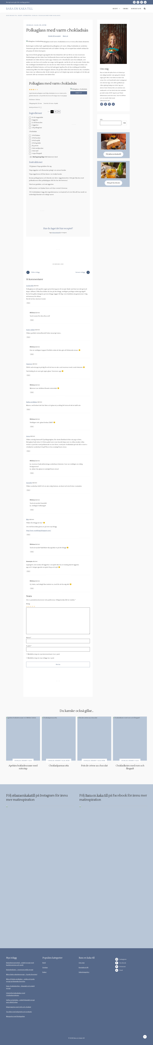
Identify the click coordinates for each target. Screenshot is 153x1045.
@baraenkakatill (56, 232)
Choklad (29, 25)
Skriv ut (65, 36)
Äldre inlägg (35, 272)
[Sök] (144, 8)
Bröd (44, 963)
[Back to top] (145, 1037)
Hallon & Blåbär (31, 402)
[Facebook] (137, 2)
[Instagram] (134, 2)
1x (52, 111)
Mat (27, 519)
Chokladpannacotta (59, 765)
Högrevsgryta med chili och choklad (18, 1007)
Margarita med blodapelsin (15, 1016)
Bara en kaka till (96, 795)
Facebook (122, 963)
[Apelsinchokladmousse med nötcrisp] (23, 739)
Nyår (44, 25)
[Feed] (145, 2)
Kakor (44, 972)
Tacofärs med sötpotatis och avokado (19, 1012)
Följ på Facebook (113, 183)
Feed (121, 970)
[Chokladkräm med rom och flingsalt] (130, 739)
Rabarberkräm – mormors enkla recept (19, 970)
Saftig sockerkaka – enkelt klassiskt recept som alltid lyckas (20, 1001)
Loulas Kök (30, 285)
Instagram (123, 959)
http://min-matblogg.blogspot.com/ (38, 530)
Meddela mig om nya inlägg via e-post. (41, 658)
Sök (101, 119)
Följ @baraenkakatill (113, 154)
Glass (36, 25)
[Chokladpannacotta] (58, 739)
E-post (28, 646)
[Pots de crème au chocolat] (94, 739)
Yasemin (29, 364)
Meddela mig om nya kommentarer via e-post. (44, 654)
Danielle (29, 483)
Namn (28, 637)
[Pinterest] (141, 2)
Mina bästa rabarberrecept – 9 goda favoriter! (21, 974)
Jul (40, 25)
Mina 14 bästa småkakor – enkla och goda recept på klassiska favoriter (20, 980)
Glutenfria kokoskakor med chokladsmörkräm (15, 994)
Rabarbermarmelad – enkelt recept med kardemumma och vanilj (20, 964)
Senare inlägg (80, 272)
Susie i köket (30, 330)
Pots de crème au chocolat (94, 765)
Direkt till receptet (54, 36)
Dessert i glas (27, 760)
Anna (28, 436)
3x (59, 111)
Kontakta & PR (83, 967)
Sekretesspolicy (84, 972)
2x (55, 111)
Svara (32, 320)
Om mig (81, 963)
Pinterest (122, 966)
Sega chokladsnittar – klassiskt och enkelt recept (20, 987)
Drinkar (45, 967)
